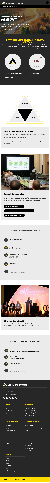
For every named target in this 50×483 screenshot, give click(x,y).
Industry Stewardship (8, 6)
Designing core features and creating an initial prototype (20, 364)
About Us (8, 454)
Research (28, 442)
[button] (47, 2)
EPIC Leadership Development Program (15, 443)
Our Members (9, 442)
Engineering (29, 404)
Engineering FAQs (30, 413)
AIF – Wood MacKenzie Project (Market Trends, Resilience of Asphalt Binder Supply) (25, 351)
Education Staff (9, 413)
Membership (9, 438)
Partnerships (29, 450)
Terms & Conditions (20, 479)
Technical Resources (30, 410)
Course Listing (9, 409)
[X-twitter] (16, 398)
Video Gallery (9, 465)
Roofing (27, 438)
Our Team (8, 458)
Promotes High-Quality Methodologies (17, 358)
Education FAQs (9, 412)
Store (7, 470)
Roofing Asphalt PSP (30, 448)
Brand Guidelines (10, 467)
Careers (7, 460)
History (7, 463)
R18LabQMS (29, 432)
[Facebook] (4, 398)
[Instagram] (13, 398)
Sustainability (9, 425)
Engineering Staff (30, 415)
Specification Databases (31, 409)
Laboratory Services (32, 421)
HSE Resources (9, 427)
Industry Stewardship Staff (12, 430)
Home (2, 6)
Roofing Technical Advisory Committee (35, 447)
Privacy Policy (8, 479)
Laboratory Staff (29, 433)
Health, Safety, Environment (12, 428)
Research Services (30, 427)
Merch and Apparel (10, 471)
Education (8, 404)
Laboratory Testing (30, 443)
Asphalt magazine (30, 417)
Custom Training (9, 410)
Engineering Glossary (31, 412)
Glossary (8, 462)
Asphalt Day (8, 468)
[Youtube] (10, 398)
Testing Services (29, 425)
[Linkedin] (7, 398)
